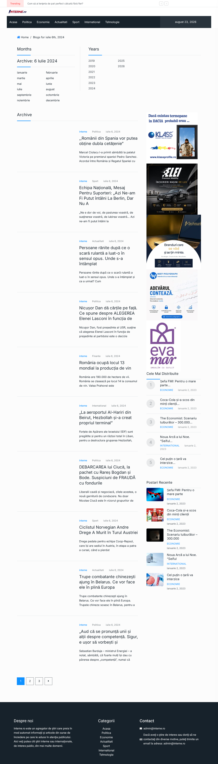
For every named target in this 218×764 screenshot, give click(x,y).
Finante (96, 356)
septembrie (24, 95)
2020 (91, 66)
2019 (91, 60)
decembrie (53, 100)
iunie (49, 83)
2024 (91, 88)
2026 (121, 66)
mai (19, 83)
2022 (91, 77)
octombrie (52, 95)
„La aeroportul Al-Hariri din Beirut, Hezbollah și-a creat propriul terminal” (105, 417)
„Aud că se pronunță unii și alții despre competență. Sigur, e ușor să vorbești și (108, 636)
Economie (43, 22)
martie (21, 78)
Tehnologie (112, 22)
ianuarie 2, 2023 (176, 503)
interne (83, 131)
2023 (91, 83)
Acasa (13, 22)
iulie (19, 89)
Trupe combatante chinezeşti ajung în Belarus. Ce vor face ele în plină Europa (107, 582)
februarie (52, 72)
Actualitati (61, 22)
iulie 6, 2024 (113, 131)
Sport (75, 22)
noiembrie (23, 100)
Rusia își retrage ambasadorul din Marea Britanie (132, 3)
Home (25, 37)
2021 (91, 72)
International (92, 22)
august (50, 89)
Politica (27, 22)
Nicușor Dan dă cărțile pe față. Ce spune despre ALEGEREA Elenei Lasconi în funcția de (108, 313)
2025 (121, 60)
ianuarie (22, 72)
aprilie (50, 78)
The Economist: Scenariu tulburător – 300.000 (182, 534)
